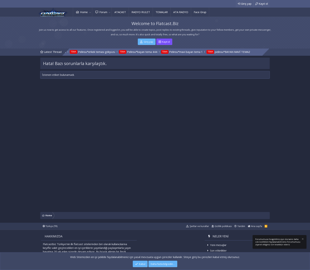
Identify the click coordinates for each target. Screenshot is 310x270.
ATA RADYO (180, 12)
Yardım (241, 226)
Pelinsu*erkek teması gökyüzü (85, 52)
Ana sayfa (256, 226)
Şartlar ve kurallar (199, 226)
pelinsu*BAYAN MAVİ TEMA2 (221, 52)
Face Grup (200, 12)
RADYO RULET (140, 12)
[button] (90, 12)
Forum (103, 12)
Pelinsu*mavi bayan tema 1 (175, 52)
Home (84, 12)
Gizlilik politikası (223, 226)
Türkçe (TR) (51, 226)
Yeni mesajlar (218, 245)
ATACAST (120, 12)
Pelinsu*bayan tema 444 (131, 52)
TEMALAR (162, 12)
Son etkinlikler (218, 250)
